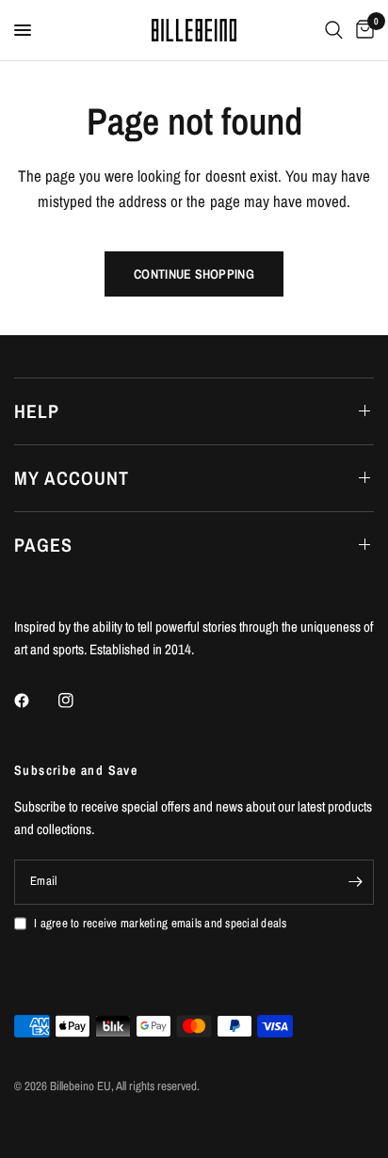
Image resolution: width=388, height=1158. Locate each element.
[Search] (333, 30)
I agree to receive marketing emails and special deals (160, 923)
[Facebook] (35, 700)
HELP (36, 411)
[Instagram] (79, 700)
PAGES (43, 544)
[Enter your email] (355, 882)
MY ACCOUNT (71, 478)
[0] (361, 30)
